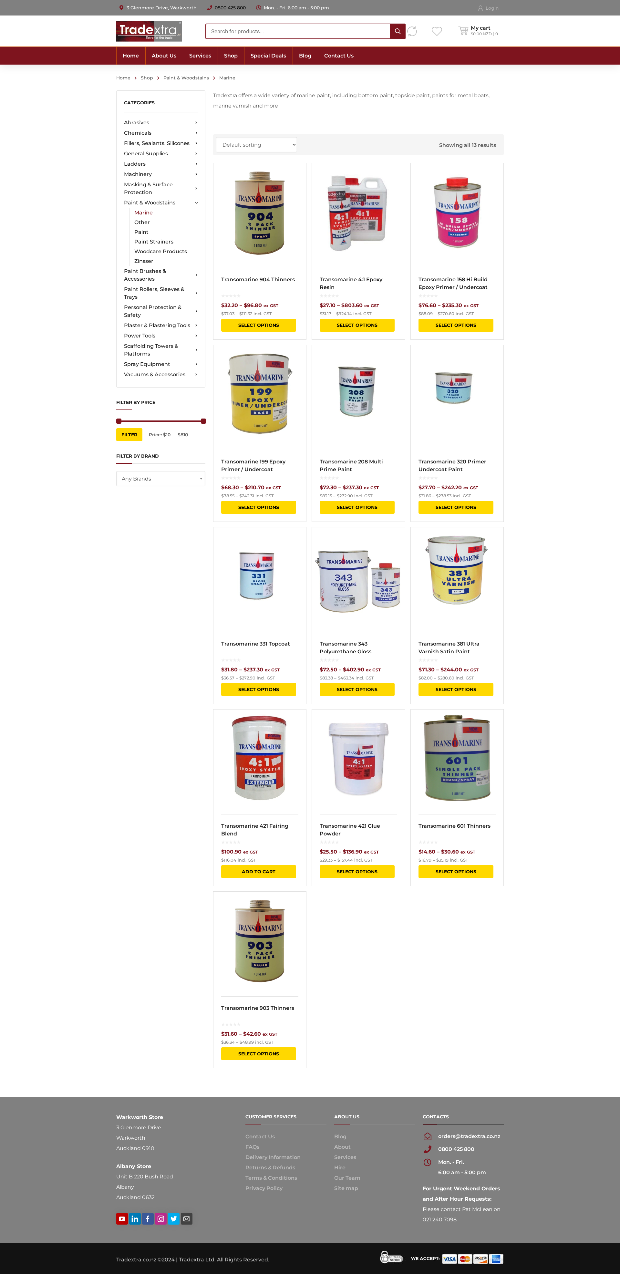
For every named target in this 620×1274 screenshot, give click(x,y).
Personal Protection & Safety (152, 311)
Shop (147, 78)
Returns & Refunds (270, 1168)
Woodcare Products (160, 251)
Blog (340, 1137)
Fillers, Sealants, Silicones (157, 143)
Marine (143, 213)
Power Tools (139, 336)
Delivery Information (273, 1157)
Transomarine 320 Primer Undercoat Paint (452, 465)
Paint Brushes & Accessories (145, 275)
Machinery (138, 174)
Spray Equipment (147, 364)
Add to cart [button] (258, 872)
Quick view (259, 211)
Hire (340, 1168)
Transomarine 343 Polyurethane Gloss (345, 648)
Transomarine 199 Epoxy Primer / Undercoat (253, 465)
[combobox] (305, 31)
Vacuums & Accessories (154, 374)
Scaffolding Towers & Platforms (151, 350)
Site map (346, 1188)
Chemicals (137, 133)
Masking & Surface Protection (148, 188)
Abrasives (136, 122)
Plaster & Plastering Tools (157, 325)
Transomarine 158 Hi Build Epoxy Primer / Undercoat (453, 283)
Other (142, 222)
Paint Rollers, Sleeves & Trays (154, 293)
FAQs (252, 1147)
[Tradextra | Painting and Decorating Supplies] (149, 31)
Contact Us (260, 1137)
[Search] (398, 31)
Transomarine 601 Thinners (454, 826)
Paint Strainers (153, 242)
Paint (141, 232)
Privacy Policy (264, 1188)
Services (345, 1157)
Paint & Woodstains (186, 78)
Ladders (135, 164)
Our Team (347, 1178)
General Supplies (146, 153)
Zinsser (143, 261)
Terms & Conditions (271, 1178)
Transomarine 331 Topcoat (255, 644)
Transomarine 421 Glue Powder (350, 830)
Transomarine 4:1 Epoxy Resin (351, 283)
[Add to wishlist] (297, 177)
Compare (297, 189)
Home (123, 78)
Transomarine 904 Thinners (258, 279)
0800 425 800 (230, 8)
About (342, 1147)
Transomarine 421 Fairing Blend (254, 830)
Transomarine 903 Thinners (257, 1008)
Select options (258, 325)
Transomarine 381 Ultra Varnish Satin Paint (449, 648)
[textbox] (161, 479)
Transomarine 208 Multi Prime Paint (351, 465)
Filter (129, 435)
